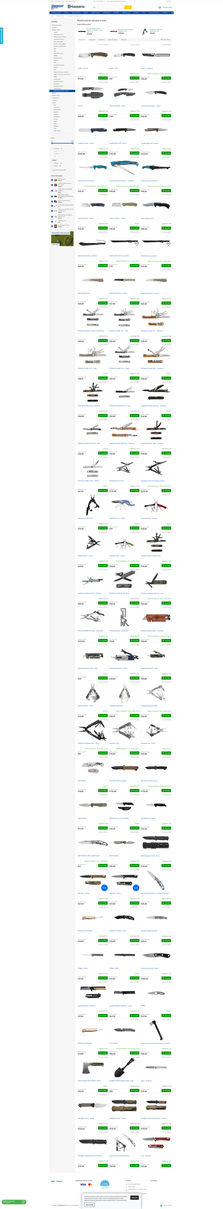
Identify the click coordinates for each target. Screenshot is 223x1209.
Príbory (56, 67)
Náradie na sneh (58, 58)
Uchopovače (57, 79)
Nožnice (56, 60)
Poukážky (54, 100)
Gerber (57, 166)
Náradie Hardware (58, 86)
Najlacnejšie (92, 40)
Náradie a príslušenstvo (60, 46)
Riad (55, 70)
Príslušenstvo (55, 98)
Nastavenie (89, 1205)
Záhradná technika (57, 25)
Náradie (54, 93)
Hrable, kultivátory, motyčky (61, 72)
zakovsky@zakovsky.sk (134, 1184)
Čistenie (54, 27)
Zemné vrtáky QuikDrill (60, 44)
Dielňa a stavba (56, 95)
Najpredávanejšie (112, 40)
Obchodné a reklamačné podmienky (116, 1)
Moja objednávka (98, 1)
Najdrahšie (102, 40)
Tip (56, 156)
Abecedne (123, 40)
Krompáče (56, 84)
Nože (55, 63)
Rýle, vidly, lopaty (58, 42)
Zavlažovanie (57, 88)
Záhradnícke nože (58, 53)
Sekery (56, 32)
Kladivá (56, 56)
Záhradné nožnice (58, 34)
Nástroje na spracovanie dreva (62, 74)
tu (126, 1200)
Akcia (56, 151)
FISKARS (57, 163)
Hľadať (128, 7)
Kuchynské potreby (59, 65)
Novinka (57, 153)
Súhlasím (134, 1198)
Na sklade (58, 149)
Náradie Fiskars (56, 30)
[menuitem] (56, 12)
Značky (54, 103)
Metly (55, 77)
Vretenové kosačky (59, 39)
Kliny (55, 49)
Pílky (55, 51)
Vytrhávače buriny (58, 81)
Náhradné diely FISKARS (60, 37)
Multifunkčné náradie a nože (61, 91)
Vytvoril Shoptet (167, 1205)
